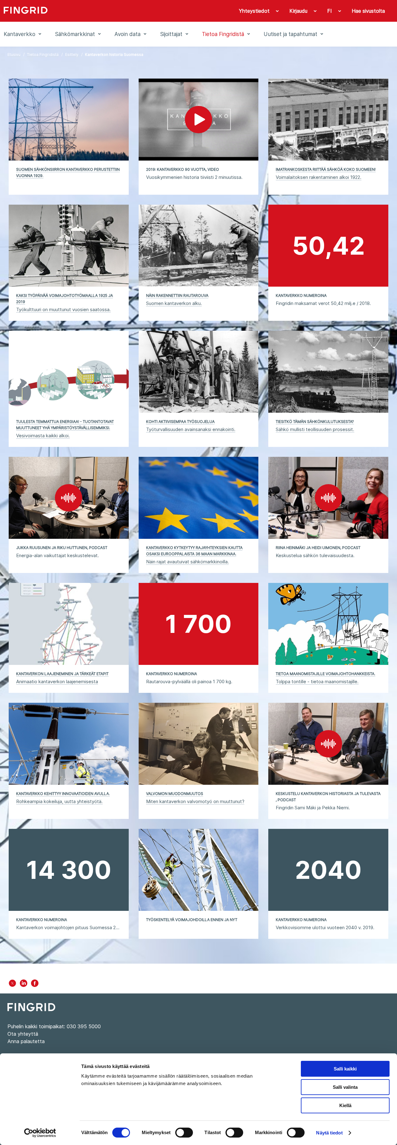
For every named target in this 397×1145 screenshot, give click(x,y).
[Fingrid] (85, 11)
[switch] (184, 1133)
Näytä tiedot (329, 1132)
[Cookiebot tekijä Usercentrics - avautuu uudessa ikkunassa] (40, 1133)
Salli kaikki (345, 1068)
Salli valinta (345, 1087)
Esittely (71, 54)
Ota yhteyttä (22, 1034)
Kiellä (345, 1105)
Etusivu (13, 54)
